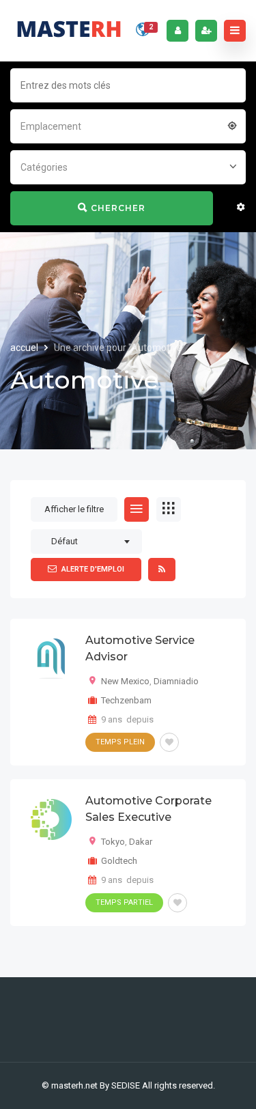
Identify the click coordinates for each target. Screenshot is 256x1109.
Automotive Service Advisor (140, 648)
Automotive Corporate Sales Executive (148, 809)
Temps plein (120, 742)
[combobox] (128, 125)
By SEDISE (120, 1085)
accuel (25, 347)
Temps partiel (124, 902)
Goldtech (119, 861)
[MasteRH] (69, 30)
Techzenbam (126, 700)
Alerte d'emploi (92, 569)
